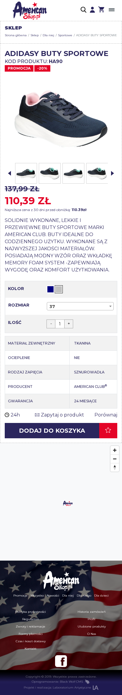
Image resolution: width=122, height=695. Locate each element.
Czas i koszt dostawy (31, 641)
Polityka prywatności (30, 612)
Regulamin (30, 619)
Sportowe (65, 35)
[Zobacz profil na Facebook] (61, 661)
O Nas (91, 634)
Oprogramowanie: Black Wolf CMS (57, 682)
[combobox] (80, 306)
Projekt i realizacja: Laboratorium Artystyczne (57, 687)
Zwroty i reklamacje (30, 626)
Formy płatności (31, 634)
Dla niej (48, 35)
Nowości (53, 595)
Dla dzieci (101, 595)
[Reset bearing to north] (114, 467)
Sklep (34, 35)
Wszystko (37, 595)
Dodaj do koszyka (52, 430)
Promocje (20, 595)
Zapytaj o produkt (62, 415)
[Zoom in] (114, 450)
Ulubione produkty (92, 626)
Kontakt (30, 648)
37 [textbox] (52, 306)
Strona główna (16, 35)
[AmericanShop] (61, 580)
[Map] (61, 502)
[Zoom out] (114, 458)
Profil (91, 619)
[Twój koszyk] (101, 10)
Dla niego (84, 595)
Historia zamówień (92, 612)
